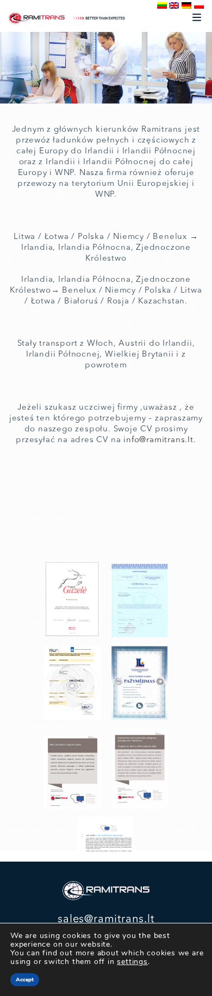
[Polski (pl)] (199, 5)
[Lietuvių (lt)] (162, 5)
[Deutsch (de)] (186, 5)
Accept (25, 980)
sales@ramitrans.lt (106, 919)
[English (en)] (174, 5)
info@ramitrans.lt (158, 440)
